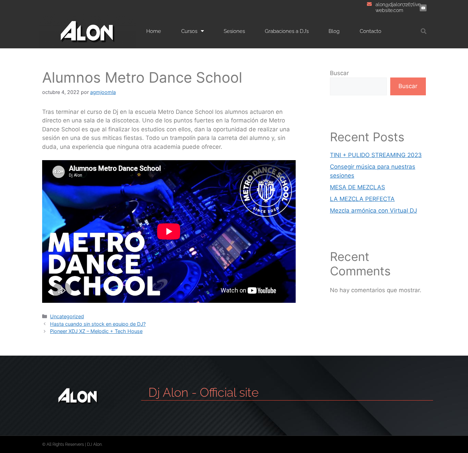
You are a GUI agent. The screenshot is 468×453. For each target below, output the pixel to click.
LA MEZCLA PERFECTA (362, 198)
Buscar (339, 73)
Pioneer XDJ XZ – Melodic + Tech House (96, 331)
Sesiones (234, 31)
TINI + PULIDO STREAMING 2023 (376, 155)
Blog (334, 31)
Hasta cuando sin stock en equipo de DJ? (98, 324)
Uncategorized (67, 316)
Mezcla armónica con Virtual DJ (373, 210)
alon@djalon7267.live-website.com (399, 7)
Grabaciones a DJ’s (287, 31)
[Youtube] (423, 7)
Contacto (370, 31)
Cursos (189, 31)
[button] (423, 31)
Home (153, 31)
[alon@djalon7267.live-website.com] (369, 4)
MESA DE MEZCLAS (357, 187)
